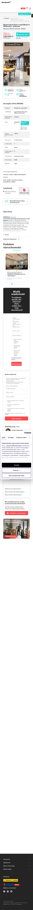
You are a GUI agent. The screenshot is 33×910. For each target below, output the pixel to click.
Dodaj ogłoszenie (23, 8)
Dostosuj (15, 470)
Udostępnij (11, 44)
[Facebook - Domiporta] (4, 891)
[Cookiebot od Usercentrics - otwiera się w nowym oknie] (24, 433)
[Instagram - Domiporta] (8, 891)
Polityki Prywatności (16, 904)
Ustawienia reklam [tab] (21, 437)
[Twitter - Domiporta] (11, 891)
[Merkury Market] (10, 880)
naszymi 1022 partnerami (13, 445)
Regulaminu (6, 904)
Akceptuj (16, 465)
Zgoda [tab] (3, 437)
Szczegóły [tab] (11, 437)
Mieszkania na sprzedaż (20, 108)
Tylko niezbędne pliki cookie (16, 475)
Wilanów (16, 113)
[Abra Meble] (11, 884)
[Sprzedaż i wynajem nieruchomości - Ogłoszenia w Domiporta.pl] (6, 2)
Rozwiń (7, 234)
